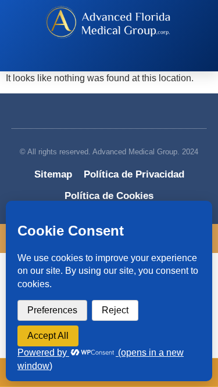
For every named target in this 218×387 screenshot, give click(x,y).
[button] (103, 60)
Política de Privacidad (134, 174)
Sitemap (53, 174)
